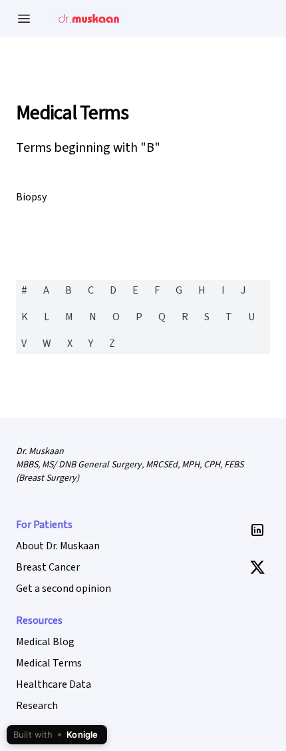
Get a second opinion (63, 588)
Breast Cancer (48, 567)
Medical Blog (45, 641)
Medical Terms (72, 113)
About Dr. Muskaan (58, 546)
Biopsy (31, 197)
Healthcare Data (53, 684)
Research (37, 705)
